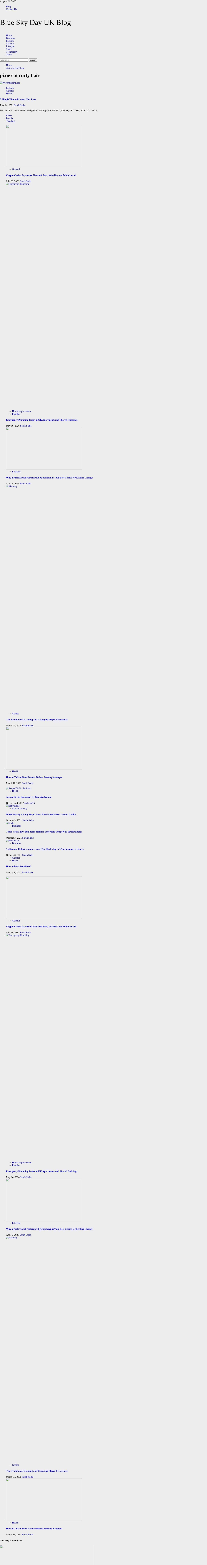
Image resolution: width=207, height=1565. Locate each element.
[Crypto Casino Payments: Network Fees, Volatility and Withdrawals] (44, 166)
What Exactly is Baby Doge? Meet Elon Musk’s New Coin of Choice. (41, 814)
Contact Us (11, 9)
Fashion (10, 41)
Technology (11, 51)
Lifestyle (10, 46)
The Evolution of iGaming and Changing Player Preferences (37, 719)
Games (15, 713)
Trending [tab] (10, 121)
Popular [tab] (9, 118)
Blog (8, 6)
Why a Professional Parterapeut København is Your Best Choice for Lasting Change (49, 477)
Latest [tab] (9, 115)
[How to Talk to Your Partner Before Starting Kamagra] (44, 768)
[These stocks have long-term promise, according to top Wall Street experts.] (10, 823)
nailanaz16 (29, 803)
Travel (9, 54)
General (10, 43)
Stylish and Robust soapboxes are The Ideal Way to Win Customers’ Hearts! (45, 849)
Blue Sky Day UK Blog (35, 22)
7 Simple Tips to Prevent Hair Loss (18, 99)
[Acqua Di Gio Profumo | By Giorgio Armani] (18, 788)
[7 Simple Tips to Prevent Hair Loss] (10, 83)
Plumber (16, 414)
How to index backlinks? (18, 866)
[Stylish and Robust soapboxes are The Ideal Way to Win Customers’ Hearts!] (13, 840)
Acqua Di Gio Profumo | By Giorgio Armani (28, 797)
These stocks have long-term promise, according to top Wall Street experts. (44, 831)
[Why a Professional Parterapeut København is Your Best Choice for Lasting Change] (44, 469)
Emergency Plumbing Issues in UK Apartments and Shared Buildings (41, 420)
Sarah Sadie (19, 105)
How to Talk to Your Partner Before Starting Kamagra (34, 777)
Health (9, 93)
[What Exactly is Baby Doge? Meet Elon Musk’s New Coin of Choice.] (13, 805)
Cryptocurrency (19, 808)
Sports (9, 49)
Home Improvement (21, 411)
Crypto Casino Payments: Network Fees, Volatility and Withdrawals (41, 175)
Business (10, 38)
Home (9, 35)
